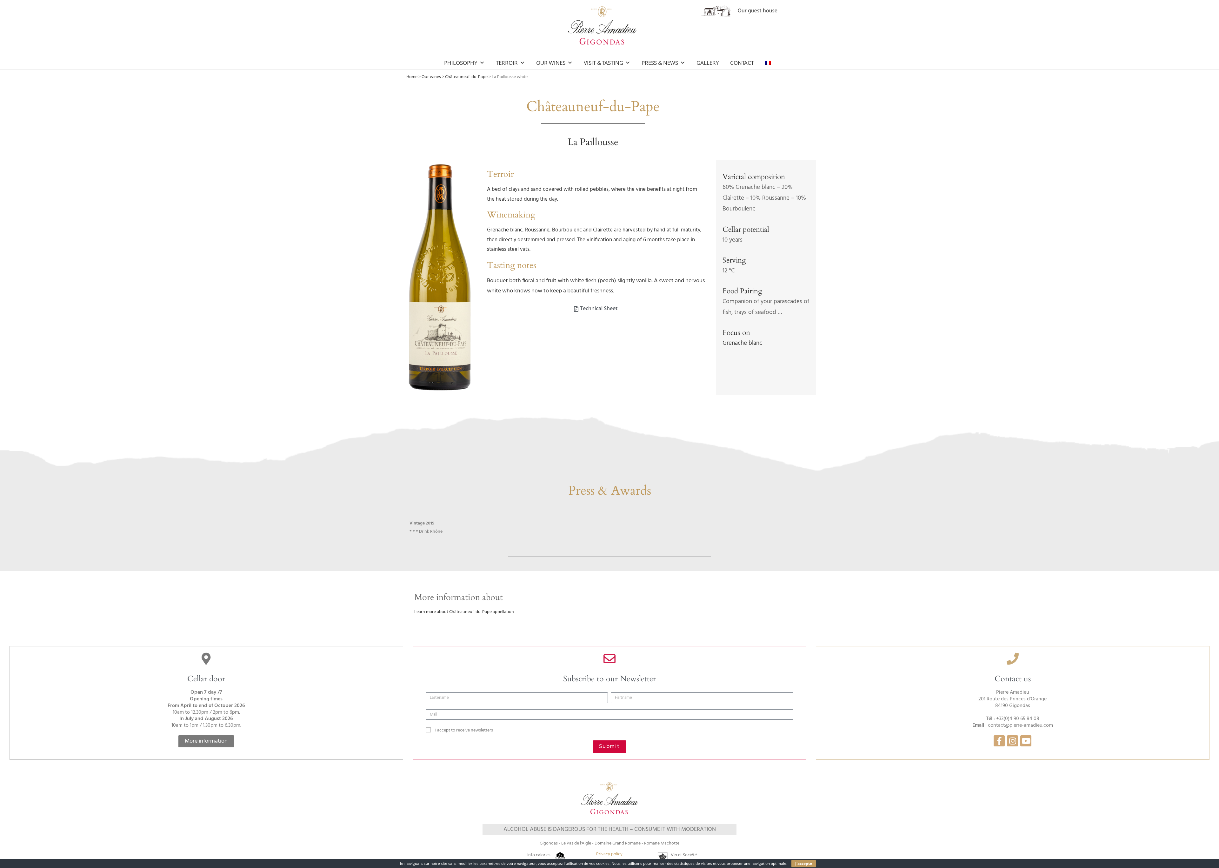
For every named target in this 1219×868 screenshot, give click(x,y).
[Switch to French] (769, 63)
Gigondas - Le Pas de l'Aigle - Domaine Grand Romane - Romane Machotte (609, 843)
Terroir (507, 62)
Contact (742, 62)
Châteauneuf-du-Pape (467, 77)
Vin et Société (684, 855)
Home (411, 77)
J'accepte (803, 863)
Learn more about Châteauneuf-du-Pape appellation (464, 612)
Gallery (707, 62)
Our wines (431, 77)
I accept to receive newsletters (464, 730)
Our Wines (550, 62)
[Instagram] (1012, 740)
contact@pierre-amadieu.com (1020, 725)
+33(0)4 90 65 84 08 (1017, 719)
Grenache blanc (742, 343)
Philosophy (460, 62)
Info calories (538, 855)
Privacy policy (609, 854)
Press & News (660, 62)
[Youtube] (1025, 740)
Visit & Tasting (603, 62)
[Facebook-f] (999, 740)
